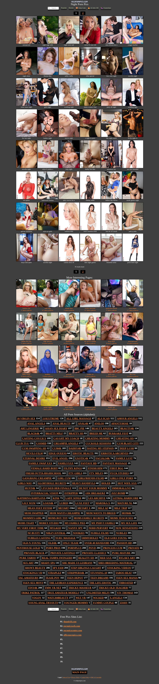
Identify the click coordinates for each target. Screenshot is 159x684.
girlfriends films (91, 478)
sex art (28, 562)
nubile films (100, 533)
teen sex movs (33, 582)
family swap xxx (40, 463)
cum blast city (128, 443)
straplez (54, 572)
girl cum (64, 478)
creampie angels (66, 443)
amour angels (127, 418)
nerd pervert (132, 342)
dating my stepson (100, 448)
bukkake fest (118, 433)
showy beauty (35, 567)
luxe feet (82, 503)
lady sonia (73, 498)
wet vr (81, 597)
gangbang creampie (37, 478)
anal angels (69, 408)
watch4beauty (57, 597)
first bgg (116, 468)
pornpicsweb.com (71, 626)
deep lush (111, 342)
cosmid (41, 443)
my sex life (129, 523)
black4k (33, 433)
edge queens (47, 342)
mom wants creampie (65, 513)
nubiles (121, 533)
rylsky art (127, 557)
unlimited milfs (98, 592)
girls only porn (121, 478)
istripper (71, 493)
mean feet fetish (111, 309)
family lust (69, 309)
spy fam (58, 567)
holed (105, 483)
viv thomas (125, 592)
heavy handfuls (83, 483)
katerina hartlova (31, 498)
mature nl (124, 503)
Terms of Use (66, 677)
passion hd (124, 543)
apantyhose (120, 423)
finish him (95, 468)
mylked (55, 528)
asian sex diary (56, 428)
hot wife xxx (127, 483)
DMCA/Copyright (96, 677)
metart (63, 508)
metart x (84, 508)
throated (126, 582)
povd (92, 548)
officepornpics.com (72, 635)
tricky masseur (90, 309)
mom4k (126, 513)
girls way (111, 375)
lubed (63, 503)
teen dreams (99, 577)
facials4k (132, 408)
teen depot (132, 309)
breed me (96, 433)
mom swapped (34, 513)
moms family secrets (89, 518)
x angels (116, 597)
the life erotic (100, 582)
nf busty (34, 533)
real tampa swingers (57, 557)
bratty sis (76, 433)
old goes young (115, 538)
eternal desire (34, 458)
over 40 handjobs (97, 543)
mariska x (103, 503)
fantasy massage (115, 463)
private (69, 375)
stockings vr (32, 572)
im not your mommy (93, 488)
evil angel (60, 458)
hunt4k (26, 408)
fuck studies (119, 473)
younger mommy (76, 602)
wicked (98, 597)
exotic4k (81, 458)
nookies (47, 375)
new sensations (126, 528)
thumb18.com (69, 621)
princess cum (112, 548)
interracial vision (44, 493)
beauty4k (127, 428)
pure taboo (28, 557)
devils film (34, 453)
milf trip (47, 309)
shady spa (111, 408)
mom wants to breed (101, 513)
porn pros (53, 548)
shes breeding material (115, 562)
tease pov (52, 577)
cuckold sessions (98, 443)
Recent (71, 8)
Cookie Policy (85, 677)
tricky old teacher (113, 587)
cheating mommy (97, 438)
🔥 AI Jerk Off (93, 8)
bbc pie (80, 428)
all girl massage (78, 418)
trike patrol (30, 592)
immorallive (121, 488)
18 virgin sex (26, 418)
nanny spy (75, 528)
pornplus (74, 548)
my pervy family (90, 342)
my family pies (75, 523)
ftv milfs (96, 473)
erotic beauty (83, 453)
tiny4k (32, 587)
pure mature (121, 552)
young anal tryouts (43, 602)
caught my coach (66, 438)
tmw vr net (53, 587)
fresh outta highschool (43, 473)
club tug (22, 443)
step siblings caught (86, 567)
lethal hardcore (125, 498)
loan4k (48, 503)
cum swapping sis (34, 448)
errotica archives (114, 453)
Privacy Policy (75, 677)
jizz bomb (118, 493)
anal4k (83, 423)
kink (56, 498)
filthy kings (26, 375)
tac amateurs (28, 577)
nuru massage (65, 538)
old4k (52, 543)
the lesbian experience (66, 582)
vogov (36, 597)
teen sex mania (127, 577)
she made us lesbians (77, 562)
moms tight (48, 408)
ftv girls (75, 473)
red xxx (106, 557)
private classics (94, 552)
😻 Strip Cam (81, 8)
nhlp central (56, 533)
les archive (97, 498)
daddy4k (69, 342)
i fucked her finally (56, 488)
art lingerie (30, 428)
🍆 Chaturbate (106, 8)
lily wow (132, 375)
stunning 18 (98, 572)
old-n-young (32, 543)
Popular (64, 8)
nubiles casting (39, 538)
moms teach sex (121, 518)
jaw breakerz (95, 493)
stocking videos (119, 567)
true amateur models (63, 592)
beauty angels (102, 428)
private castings (62, 552)
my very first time (30, 528)
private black (34, 552)
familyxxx (66, 463)
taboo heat (123, 572)
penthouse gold (90, 408)
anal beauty (62, 423)
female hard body (44, 468)
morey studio (49, 523)
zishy (124, 602)
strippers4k (75, 572)
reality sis (90, 375)
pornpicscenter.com (72, 630)
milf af (103, 508)
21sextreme (50, 418)
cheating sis (125, 438)
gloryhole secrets (52, 483)
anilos (99, 423)
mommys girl (32, 518)
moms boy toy (26, 342)
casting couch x (34, 438)
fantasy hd (26, 309)
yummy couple (103, 602)
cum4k (56, 448)
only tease (71, 543)
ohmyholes (90, 538)
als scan (103, 418)
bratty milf (54, 433)
